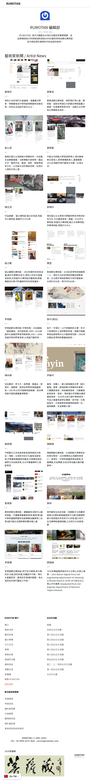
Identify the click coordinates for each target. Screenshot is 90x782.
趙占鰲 (8, 263)
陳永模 (8, 375)
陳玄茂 (8, 207)
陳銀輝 (50, 444)
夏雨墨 (50, 147)
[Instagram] (46, 45)
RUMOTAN (27, 738)
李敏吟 (50, 375)
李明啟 (8, 319)
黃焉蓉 (8, 503)
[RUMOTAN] (79, 755)
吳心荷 (8, 147)
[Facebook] (43, 45)
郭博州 (50, 207)
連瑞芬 (8, 91)
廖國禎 (50, 562)
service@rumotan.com (47, 741)
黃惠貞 (50, 91)
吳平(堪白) (52, 319)
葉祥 (49, 503)
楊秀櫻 (8, 444)
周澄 (49, 263)
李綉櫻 (8, 562)
